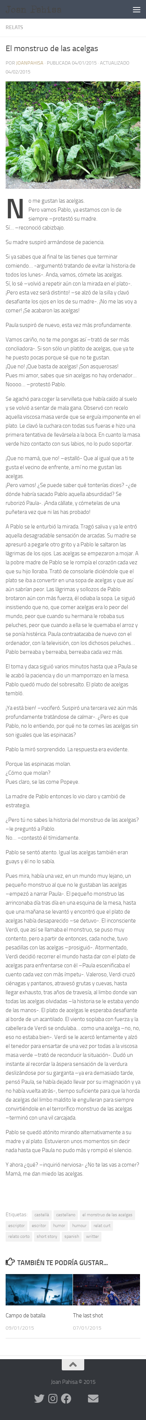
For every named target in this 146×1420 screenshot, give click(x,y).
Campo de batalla (25, 1315)
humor (59, 1225)
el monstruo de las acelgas (107, 1214)
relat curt (102, 1225)
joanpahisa (29, 63)
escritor (39, 1225)
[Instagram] (53, 1399)
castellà (41, 1214)
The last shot (88, 1315)
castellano (65, 1214)
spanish (71, 1236)
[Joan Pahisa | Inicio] (45, 9)
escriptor (16, 1225)
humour (79, 1225)
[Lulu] (79, 1399)
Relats (14, 27)
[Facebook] (66, 1399)
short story (47, 1236)
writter (92, 1236)
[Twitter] (39, 1399)
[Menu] (136, 9)
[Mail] (93, 1399)
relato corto (19, 1236)
